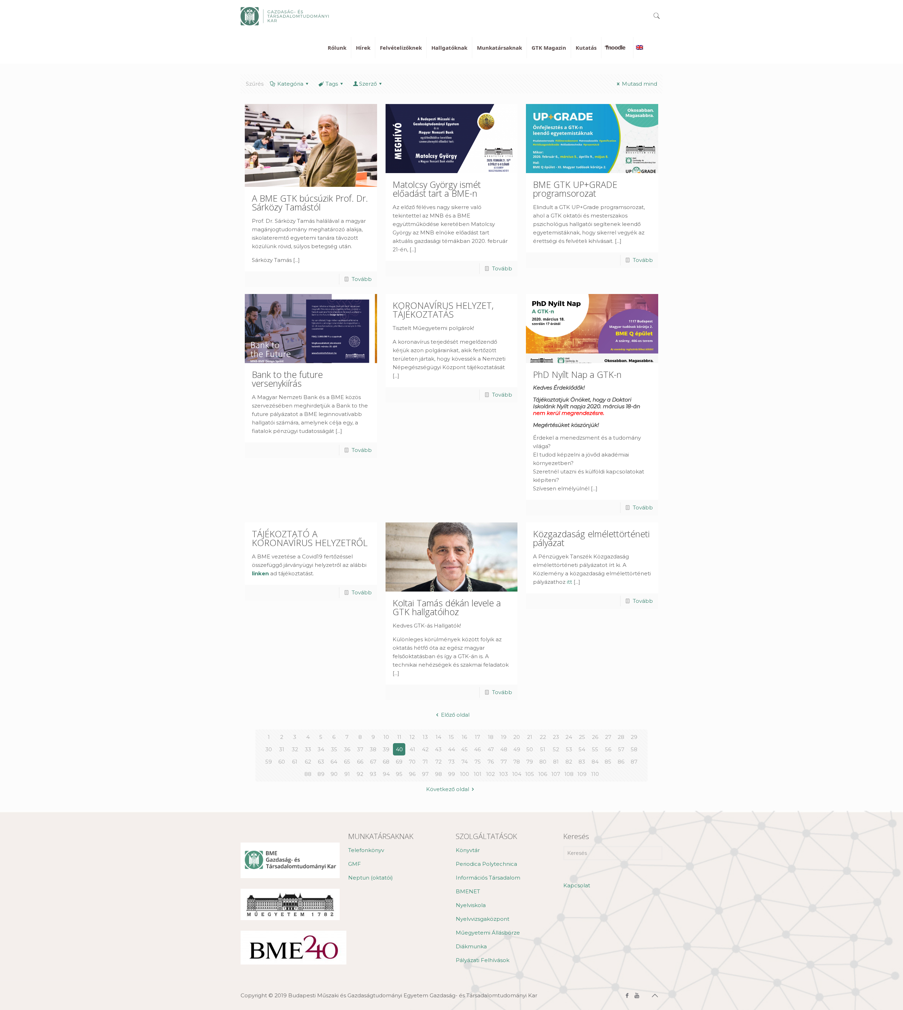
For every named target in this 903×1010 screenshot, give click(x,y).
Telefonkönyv (366, 850)
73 (451, 761)
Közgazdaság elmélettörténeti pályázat (591, 538)
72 (438, 761)
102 (490, 774)
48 (503, 749)
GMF (354, 864)
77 (504, 761)
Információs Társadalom (488, 877)
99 (451, 774)
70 (412, 761)
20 (516, 737)
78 (516, 761)
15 (451, 737)
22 (543, 737)
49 (516, 749)
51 (542, 749)
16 (464, 737)
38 (373, 749)
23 (556, 737)
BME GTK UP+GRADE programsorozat (575, 188)
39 (386, 749)
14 (438, 737)
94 (386, 774)
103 (503, 774)
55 (595, 749)
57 (621, 749)
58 (634, 749)
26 (595, 737)
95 (399, 774)
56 (608, 749)
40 (399, 749)
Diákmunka (471, 946)
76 (490, 761)
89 (321, 774)
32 (295, 749)
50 (529, 749)
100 (464, 774)
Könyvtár (468, 850)
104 (516, 774)
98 (438, 774)
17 (477, 737)
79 (529, 761)
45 (464, 749)
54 (581, 749)
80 (542, 761)
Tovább (362, 279)
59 (268, 761)
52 (556, 749)
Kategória (290, 83)
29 (634, 737)
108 (569, 774)
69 (399, 761)
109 (582, 774)
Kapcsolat (576, 885)
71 (425, 761)
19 (504, 737)
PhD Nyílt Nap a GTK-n (577, 374)
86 (621, 761)
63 (321, 761)
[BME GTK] (285, 16)
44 (451, 749)
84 (595, 761)
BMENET (468, 891)
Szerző (368, 83)
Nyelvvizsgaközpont (482, 919)
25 (582, 737)
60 (281, 761)
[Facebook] (627, 995)
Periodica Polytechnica (486, 864)
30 (268, 749)
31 (281, 749)
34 (320, 749)
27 (608, 737)
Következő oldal (447, 789)
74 (464, 761)
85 (608, 761)
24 (568, 737)
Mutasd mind (639, 83)
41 (412, 749)
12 (412, 737)
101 (477, 774)
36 (347, 749)
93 (373, 774)
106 (542, 774)
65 (347, 761)
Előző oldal (455, 714)
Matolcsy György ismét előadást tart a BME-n (437, 188)
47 (490, 749)
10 (386, 737)
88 (307, 774)
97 (425, 774)
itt (569, 582)
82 (568, 761)
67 (373, 761)
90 (334, 774)
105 (529, 774)
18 (490, 737)
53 (569, 749)
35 (334, 749)
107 (555, 774)
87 (634, 761)
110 (595, 774)
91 (347, 774)
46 (477, 749)
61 (294, 761)
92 (360, 774)
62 (308, 761)
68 (386, 761)
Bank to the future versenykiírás (287, 378)
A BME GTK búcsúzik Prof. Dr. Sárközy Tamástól (310, 202)
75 (477, 761)
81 (556, 761)
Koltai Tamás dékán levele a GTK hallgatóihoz (447, 607)
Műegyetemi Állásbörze (488, 932)
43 (438, 749)
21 (529, 737)
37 (360, 749)
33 (308, 749)
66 (360, 761)
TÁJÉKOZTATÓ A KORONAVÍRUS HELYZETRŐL (310, 538)
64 (334, 761)
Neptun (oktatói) (370, 877)
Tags (332, 83)
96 (412, 774)
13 (425, 737)
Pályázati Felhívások (482, 960)
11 (399, 737)
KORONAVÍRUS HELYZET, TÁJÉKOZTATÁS (443, 309)
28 (621, 737)
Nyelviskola (471, 905)
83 (581, 761)
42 (425, 749)
